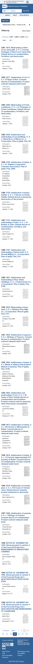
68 (26, 634)
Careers (20, 655)
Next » (27, 37)
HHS (17, 661)
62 (3, 634)
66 (19, 634)
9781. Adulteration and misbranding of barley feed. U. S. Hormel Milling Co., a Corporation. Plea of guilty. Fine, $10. (15, 253)
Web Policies (6, 651)
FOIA (3, 653)
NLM (10, 661)
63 (7, 634)
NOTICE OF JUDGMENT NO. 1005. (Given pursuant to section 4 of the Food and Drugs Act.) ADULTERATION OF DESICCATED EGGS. (15, 577)
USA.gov (21, 661)
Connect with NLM (7, 640)
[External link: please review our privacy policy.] (3, 644)
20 (11, 40)
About (7, 15)
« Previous (4, 37)
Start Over (5, 20)
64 (11, 634)
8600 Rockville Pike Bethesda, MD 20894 (24, 643)
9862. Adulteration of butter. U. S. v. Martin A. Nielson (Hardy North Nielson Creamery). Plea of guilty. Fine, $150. (16, 365)
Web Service (24, 15)
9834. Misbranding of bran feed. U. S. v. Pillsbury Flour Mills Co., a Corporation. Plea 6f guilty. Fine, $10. (15, 310)
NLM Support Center (24, 651)
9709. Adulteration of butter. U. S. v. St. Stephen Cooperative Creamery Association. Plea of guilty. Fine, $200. (16, 165)
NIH (13, 661)
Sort (4, 40)
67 (23, 634)
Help (15, 15)
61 (28, 630)
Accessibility (21, 653)
